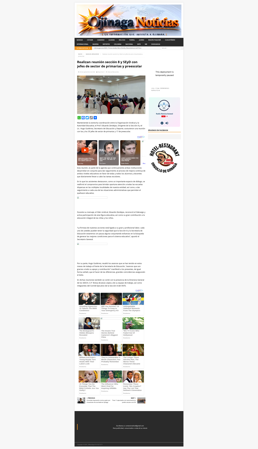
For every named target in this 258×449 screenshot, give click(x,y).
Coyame (90, 40)
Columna (117, 44)
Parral (132, 40)
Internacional (82, 44)
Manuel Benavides (113, 72)
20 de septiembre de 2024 (87, 72)
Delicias (122, 40)
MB (146, 44)
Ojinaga (80, 40)
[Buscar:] (171, 48)
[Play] (162, 123)
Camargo (100, 40)
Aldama (112, 40)
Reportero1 (101, 72)
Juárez (141, 40)
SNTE (139, 44)
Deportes (106, 44)
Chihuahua (155, 44)
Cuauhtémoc (170, 40)
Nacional (129, 44)
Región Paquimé (154, 40)
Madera (96, 44)
